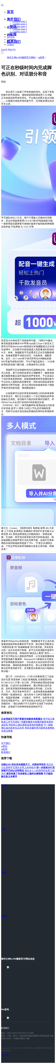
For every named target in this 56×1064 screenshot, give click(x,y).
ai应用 (41, 57)
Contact (10, 44)
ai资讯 (12, 27)
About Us (11, 34)
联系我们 (14, 41)
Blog (9, 42)
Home (9, 18)
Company (11, 39)
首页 (10, 12)
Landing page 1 (20, 21)
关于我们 (14, 19)
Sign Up (12, 49)
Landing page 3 (20, 26)
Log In (4, 49)
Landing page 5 (20, 31)
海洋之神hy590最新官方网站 (21, 57)
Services (11, 37)
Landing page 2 (20, 24)
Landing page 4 (20, 29)
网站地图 (5, 1055)
